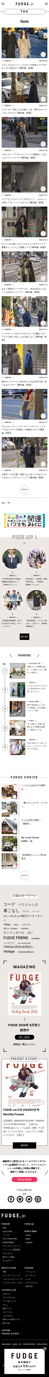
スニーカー (36, 911)
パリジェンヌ (28, 904)
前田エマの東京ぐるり (11, 1319)
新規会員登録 (24, 1179)
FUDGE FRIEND (16, 938)
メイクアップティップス (12, 1282)
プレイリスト (8, 1312)
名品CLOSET (7, 1231)
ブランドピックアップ (11, 1246)
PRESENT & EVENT (10, 1333)
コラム (5, 1305)
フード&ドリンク (9, 1301)
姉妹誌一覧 (16, 1344)
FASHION (6, 1224)
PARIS (27, 1239)
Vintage (9, 951)
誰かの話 (6, 1323)
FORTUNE (6, 1330)
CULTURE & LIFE (9, 1290)
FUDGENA (35, 938)
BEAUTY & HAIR (9, 1268)
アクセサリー (8, 1260)
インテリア (9, 943)
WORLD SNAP (30, 1231)
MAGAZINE (6, 1344)
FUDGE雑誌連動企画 (26, 952)
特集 (4, 1227)
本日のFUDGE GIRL (24, 943)
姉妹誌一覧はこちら (23, 1044)
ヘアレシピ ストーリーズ (12, 1279)
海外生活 (29, 1286)
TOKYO (28, 1235)
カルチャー (7, 1294)
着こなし (12, 911)
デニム (26, 911)
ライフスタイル (9, 1297)
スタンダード (8, 1253)
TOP (3, 503)
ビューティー (30, 1275)
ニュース (6, 1235)
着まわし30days (10, 928)
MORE (24, 1145)
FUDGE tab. (29, 1224)
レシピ (28, 1279)
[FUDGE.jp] (24, 3)
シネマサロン (8, 1316)
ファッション (30, 1271)
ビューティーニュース (11, 1275)
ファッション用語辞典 (11, 1249)
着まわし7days (8, 1257)
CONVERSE (24, 928)
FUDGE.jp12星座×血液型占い (19, 947)
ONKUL (16, 925)
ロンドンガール (14, 933)
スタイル (26, 924)
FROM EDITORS (29, 1344)
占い (30, 933)
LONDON (28, 1242)
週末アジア (7, 1308)
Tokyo (7, 924)
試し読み (24, 1037)
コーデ (9, 904)
